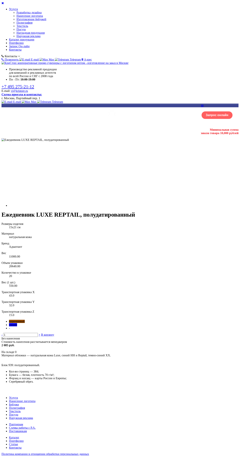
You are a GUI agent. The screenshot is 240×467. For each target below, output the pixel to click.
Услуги (13, 9)
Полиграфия (24, 22)
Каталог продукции (21, 39)
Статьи (13, 444)
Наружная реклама (28, 36)
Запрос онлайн (217, 115)
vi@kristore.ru (19, 90)
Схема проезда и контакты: (22, 94)
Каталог (14, 437)
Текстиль (22, 26)
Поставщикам (18, 431)
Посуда (21, 29)
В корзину (47, 334)
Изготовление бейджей (31, 19)
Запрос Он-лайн (19, 46)
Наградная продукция (30, 32)
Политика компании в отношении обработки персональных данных (45, 454)
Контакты (15, 49)
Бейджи (14, 404)
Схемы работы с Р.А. (22, 427)
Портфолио (16, 42)
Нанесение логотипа (29, 15)
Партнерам (16, 424)
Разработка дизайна (29, 12)
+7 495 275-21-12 (18, 86)
